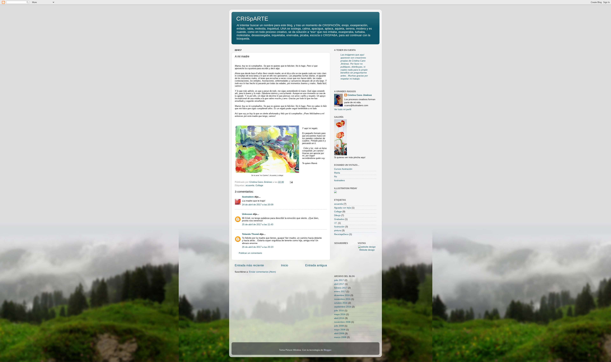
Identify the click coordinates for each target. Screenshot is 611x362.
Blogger (327, 350)
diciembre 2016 (342, 295)
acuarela (250, 185)
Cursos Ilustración (343, 169)
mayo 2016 (339, 314)
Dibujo (337, 215)
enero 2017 (340, 291)
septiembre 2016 (342, 307)
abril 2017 (339, 284)
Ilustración (339, 226)
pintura (337, 230)
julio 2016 (339, 310)
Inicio (284, 265)
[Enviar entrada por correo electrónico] (291, 182)
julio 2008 (339, 326)
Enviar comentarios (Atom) (262, 272)
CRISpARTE (252, 18)
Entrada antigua (316, 265)
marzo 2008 (340, 337)
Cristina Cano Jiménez (360, 95)
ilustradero (248, 197)
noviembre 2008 (342, 322)
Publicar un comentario (250, 253)
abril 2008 (339, 333)
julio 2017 (339, 280)
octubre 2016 (341, 303)
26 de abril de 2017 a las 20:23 (257, 247)
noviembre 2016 (342, 299)
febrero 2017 (340, 288)
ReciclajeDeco (341, 234)
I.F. (335, 223)
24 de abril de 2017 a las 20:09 (257, 204)
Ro (335, 176)
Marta (337, 173)
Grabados (339, 219)
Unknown (247, 214)
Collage (259, 185)
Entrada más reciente (249, 265)
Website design (367, 250)
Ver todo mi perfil (342, 109)
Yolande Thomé (250, 234)
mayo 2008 (339, 329)
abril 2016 (339, 318)
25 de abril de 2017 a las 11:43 (257, 224)
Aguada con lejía (342, 208)
